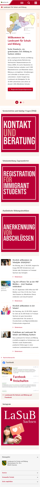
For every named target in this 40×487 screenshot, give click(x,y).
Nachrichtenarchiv (9, 357)
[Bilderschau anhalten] (16, 102)
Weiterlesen (18, 277)
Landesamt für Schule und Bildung (17, 461)
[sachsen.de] (5, 2)
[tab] (20, 457)
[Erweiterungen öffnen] (36, 2)
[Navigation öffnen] (22, 2)
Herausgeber (6, 457)
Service (4, 473)
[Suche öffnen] (29, 2)
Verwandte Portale (8, 477)
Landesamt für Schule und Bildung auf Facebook (18, 396)
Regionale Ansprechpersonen (18, 89)
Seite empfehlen (7, 481)
